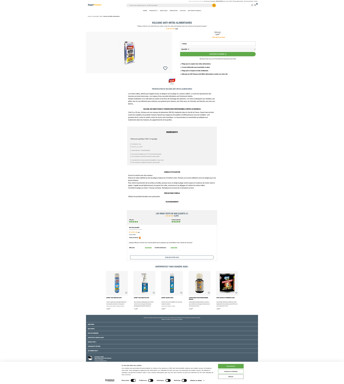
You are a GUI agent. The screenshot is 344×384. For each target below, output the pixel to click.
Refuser (230, 376)
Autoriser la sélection (231, 371)
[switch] (150, 380)
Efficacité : (132, 247)
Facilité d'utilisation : (161, 247)
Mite (101, 16)
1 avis (176, 29)
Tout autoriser (230, 366)
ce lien (157, 156)
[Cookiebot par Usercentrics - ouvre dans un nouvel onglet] (110, 380)
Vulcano (172, 83)
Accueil (90, 16)
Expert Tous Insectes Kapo (114, 297)
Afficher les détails (196, 380)
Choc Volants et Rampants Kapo (225, 297)
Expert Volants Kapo (167, 297)
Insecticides (96, 16)
